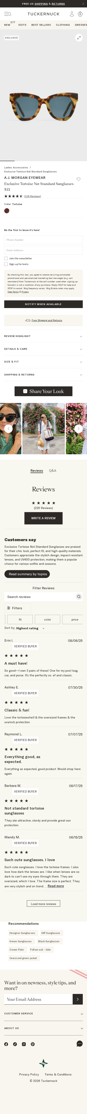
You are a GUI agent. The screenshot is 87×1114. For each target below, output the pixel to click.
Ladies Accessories (16, 167)
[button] (80, 177)
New (7, 24)
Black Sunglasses (49, 941)
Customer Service (18, 1013)
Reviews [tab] (36, 470)
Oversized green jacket (23, 958)
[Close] (83, 4)
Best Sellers (41, 24)
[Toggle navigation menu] (7, 14)
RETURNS (58, 3)
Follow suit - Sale (40, 949)
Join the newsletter (20, 258)
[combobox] (43, 628)
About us (11, 1028)
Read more (56, 886)
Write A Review (43, 518)
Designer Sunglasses (22, 933)
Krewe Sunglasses (21, 941)
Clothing (63, 24)
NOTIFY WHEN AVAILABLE (43, 304)
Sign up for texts (19, 264)
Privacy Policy (29, 1074)
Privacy (25, 291)
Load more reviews (43, 904)
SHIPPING (41, 3)
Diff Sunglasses (50, 933)
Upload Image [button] (46, 391)
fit (20, 619)
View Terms (13, 291)
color (47, 619)
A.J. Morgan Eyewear (25, 177)
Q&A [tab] (52, 470)
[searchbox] (39, 596)
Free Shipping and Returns (47, 320)
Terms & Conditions (58, 1074)
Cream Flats (17, 949)
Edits (22, 24)
